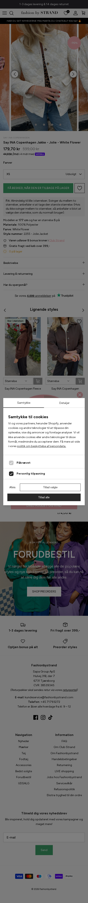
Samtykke (23, 403)
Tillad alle (44, 497)
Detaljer (64, 403)
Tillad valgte (50, 487)
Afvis (12, 487)
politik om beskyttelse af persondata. (41, 446)
